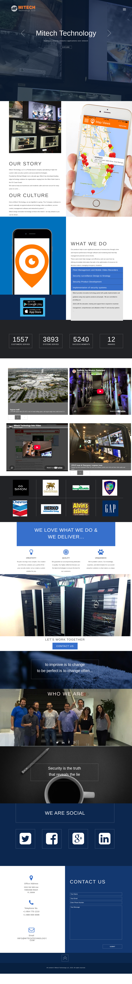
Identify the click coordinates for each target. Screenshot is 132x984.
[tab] (62, 38)
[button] (124, 9)
